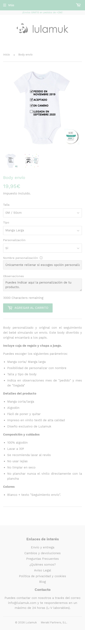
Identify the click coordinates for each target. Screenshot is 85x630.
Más (11, 5)
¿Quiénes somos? (43, 564)
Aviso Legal (42, 570)
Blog (42, 582)
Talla (6, 204)
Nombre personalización (20, 257)
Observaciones (13, 276)
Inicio (6, 54)
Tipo (6, 222)
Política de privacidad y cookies (42, 576)
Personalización (14, 240)
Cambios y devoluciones (42, 553)
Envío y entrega (42, 547)
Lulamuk (31, 622)
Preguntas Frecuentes (42, 559)
